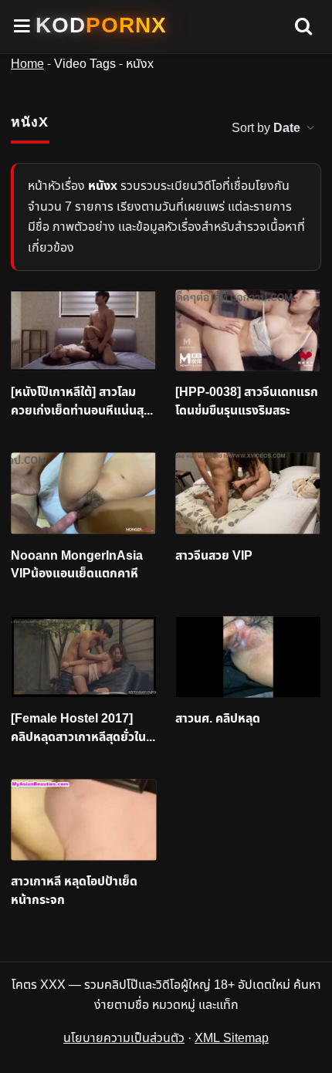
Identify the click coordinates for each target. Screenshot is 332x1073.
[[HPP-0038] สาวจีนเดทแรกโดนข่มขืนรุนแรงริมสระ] (248, 330)
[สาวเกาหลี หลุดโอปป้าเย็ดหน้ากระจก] (84, 820)
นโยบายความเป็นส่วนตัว (124, 1038)
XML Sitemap (232, 1038)
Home (27, 64)
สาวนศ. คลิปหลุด (217, 719)
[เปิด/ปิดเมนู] (22, 26)
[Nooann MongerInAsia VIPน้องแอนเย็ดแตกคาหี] (84, 493)
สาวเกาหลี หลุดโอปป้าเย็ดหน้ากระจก (74, 891)
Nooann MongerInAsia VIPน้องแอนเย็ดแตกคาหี (77, 565)
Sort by (266, 128)
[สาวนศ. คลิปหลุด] (248, 657)
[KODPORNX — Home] (101, 25)
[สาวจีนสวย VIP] (248, 493)
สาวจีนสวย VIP (213, 556)
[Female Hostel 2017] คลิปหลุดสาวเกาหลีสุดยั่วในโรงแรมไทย (78, 728)
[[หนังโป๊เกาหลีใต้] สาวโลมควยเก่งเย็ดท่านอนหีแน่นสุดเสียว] (84, 330)
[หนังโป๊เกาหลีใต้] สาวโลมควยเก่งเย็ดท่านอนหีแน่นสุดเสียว (81, 402)
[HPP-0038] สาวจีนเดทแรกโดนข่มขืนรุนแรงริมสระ (246, 402)
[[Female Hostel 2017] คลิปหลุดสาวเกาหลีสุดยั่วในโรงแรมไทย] (84, 657)
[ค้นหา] (303, 27)
